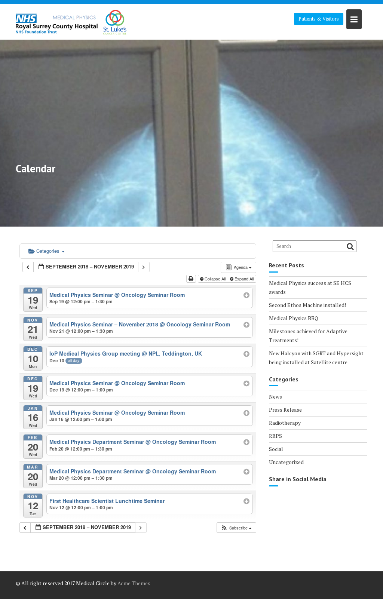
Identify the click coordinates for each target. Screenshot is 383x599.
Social (276, 448)
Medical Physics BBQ (293, 318)
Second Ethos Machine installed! (307, 304)
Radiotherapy (285, 422)
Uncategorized (286, 462)
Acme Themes (133, 583)
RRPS (275, 435)
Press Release (285, 409)
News (275, 396)
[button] (236, 528)
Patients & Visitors (318, 18)
